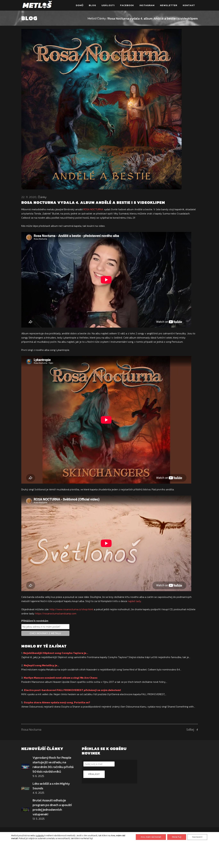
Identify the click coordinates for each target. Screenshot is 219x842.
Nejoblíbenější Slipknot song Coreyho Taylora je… (55, 653)
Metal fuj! (176, 837)
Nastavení (197, 837)
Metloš (92, 18)
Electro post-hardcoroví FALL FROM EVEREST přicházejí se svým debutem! (72, 690)
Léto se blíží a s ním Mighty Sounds (51, 786)
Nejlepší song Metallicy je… (41, 665)
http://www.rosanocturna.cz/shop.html (71, 609)
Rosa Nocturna (31, 729)
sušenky (40, 835)
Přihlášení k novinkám (34, 621)
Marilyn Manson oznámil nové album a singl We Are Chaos (60, 678)
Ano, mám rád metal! (151, 837)
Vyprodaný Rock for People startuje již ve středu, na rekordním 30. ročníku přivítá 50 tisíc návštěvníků (53, 764)
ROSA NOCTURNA (93, 209)
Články (101, 18)
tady (138, 601)
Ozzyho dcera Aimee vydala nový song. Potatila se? (57, 702)
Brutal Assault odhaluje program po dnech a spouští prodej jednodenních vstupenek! (52, 807)
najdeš (132, 601)
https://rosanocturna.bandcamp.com (55, 613)
